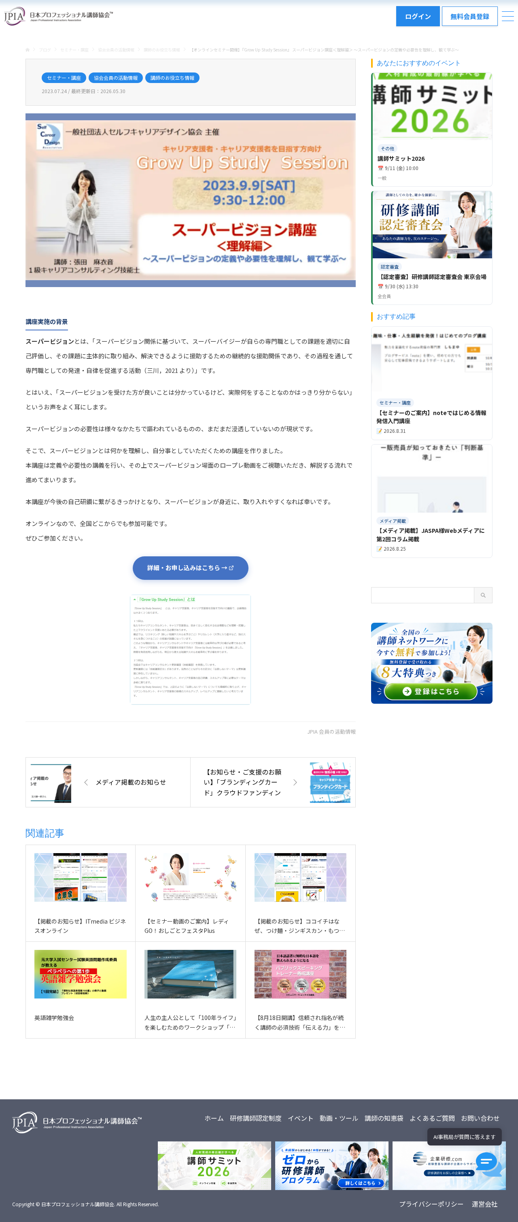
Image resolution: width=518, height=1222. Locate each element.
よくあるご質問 (432, 1118)
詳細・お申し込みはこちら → (187, 567)
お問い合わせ (480, 1118)
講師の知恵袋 (384, 1118)
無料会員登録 (469, 16)
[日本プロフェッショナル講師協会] (58, 16)
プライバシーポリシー (431, 1204)
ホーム (214, 1118)
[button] (489, 1164)
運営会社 (485, 1204)
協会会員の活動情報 (116, 77)
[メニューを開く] (508, 16)
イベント (301, 1118)
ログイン (418, 16)
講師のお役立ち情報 (172, 77)
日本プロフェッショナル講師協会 (77, 1204)
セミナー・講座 (64, 77)
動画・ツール (339, 1118)
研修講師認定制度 (256, 1118)
